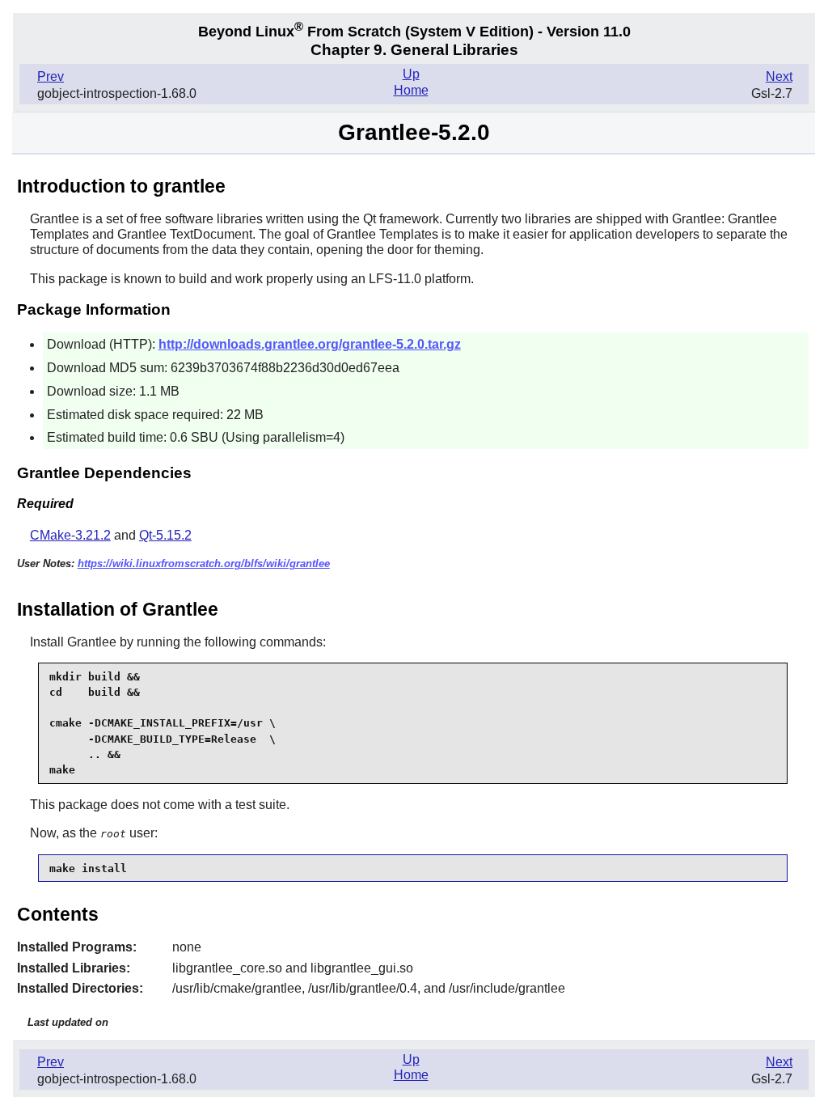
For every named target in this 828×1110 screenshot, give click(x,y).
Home (411, 90)
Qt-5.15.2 (165, 535)
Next (779, 76)
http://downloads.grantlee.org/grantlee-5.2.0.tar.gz (309, 344)
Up (411, 74)
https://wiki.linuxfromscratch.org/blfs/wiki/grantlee (204, 563)
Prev (50, 76)
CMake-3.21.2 (70, 535)
